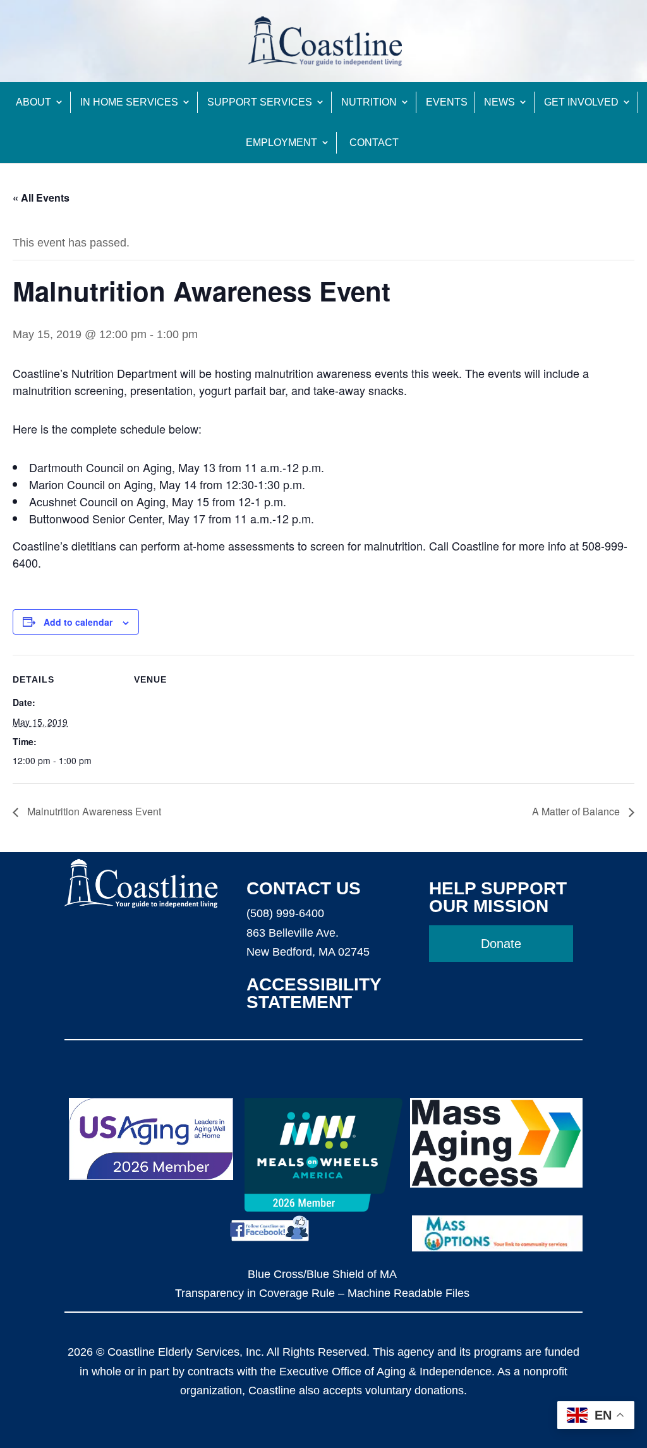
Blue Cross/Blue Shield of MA (322, 1274)
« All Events (41, 197)
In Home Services (129, 102)
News (499, 102)
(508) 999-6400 (285, 913)
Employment (281, 142)
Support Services (259, 102)
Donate (501, 944)
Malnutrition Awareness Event (93, 811)
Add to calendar (78, 622)
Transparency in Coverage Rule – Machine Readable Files (322, 1293)
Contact (374, 142)
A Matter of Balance (577, 811)
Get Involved (581, 102)
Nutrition (369, 102)
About (33, 102)
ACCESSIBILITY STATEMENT (313, 993)
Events (447, 102)
